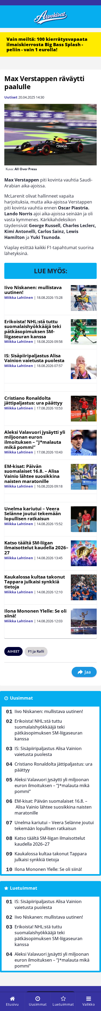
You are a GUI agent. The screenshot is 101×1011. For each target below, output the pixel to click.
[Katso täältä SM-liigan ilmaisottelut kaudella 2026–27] (84, 553)
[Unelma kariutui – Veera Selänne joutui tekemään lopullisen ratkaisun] (84, 519)
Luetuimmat (23, 888)
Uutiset (11, 97)
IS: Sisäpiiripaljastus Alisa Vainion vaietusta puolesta (34, 358)
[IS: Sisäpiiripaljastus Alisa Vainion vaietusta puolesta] (84, 366)
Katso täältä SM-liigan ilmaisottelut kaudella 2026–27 (36, 548)
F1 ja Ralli (36, 651)
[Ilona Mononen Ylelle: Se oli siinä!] (84, 621)
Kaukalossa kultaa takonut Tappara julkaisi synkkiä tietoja (34, 582)
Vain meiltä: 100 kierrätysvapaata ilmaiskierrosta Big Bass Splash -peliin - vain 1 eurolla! (47, 44)
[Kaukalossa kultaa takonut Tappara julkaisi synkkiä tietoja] (84, 587)
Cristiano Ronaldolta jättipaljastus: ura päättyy (33, 400)
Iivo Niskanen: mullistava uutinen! (33, 290)
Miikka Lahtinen (18, 297)
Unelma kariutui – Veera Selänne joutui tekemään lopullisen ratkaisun (32, 514)
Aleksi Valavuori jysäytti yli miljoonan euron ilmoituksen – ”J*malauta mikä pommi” (34, 439)
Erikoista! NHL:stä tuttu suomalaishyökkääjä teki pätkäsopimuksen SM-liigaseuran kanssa (32, 329)
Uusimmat (21, 698)
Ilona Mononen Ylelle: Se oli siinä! (35, 613)
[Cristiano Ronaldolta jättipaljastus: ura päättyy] (84, 408)
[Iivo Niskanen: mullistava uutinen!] (84, 298)
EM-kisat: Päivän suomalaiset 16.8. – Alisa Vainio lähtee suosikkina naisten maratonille (32, 473)
